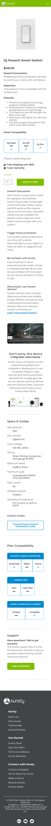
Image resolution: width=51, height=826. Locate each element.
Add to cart (30, 182)
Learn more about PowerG (22, 312)
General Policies (16, 730)
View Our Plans (16, 747)
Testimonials (15, 725)
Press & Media (15, 787)
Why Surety (14, 721)
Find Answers (21, 666)
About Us (13, 717)
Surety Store (15, 743)
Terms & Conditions (19, 752)
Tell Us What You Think (20, 774)
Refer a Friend (16, 778)
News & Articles (16, 782)
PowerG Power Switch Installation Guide (25, 525)
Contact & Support (18, 769)
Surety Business (17, 756)
